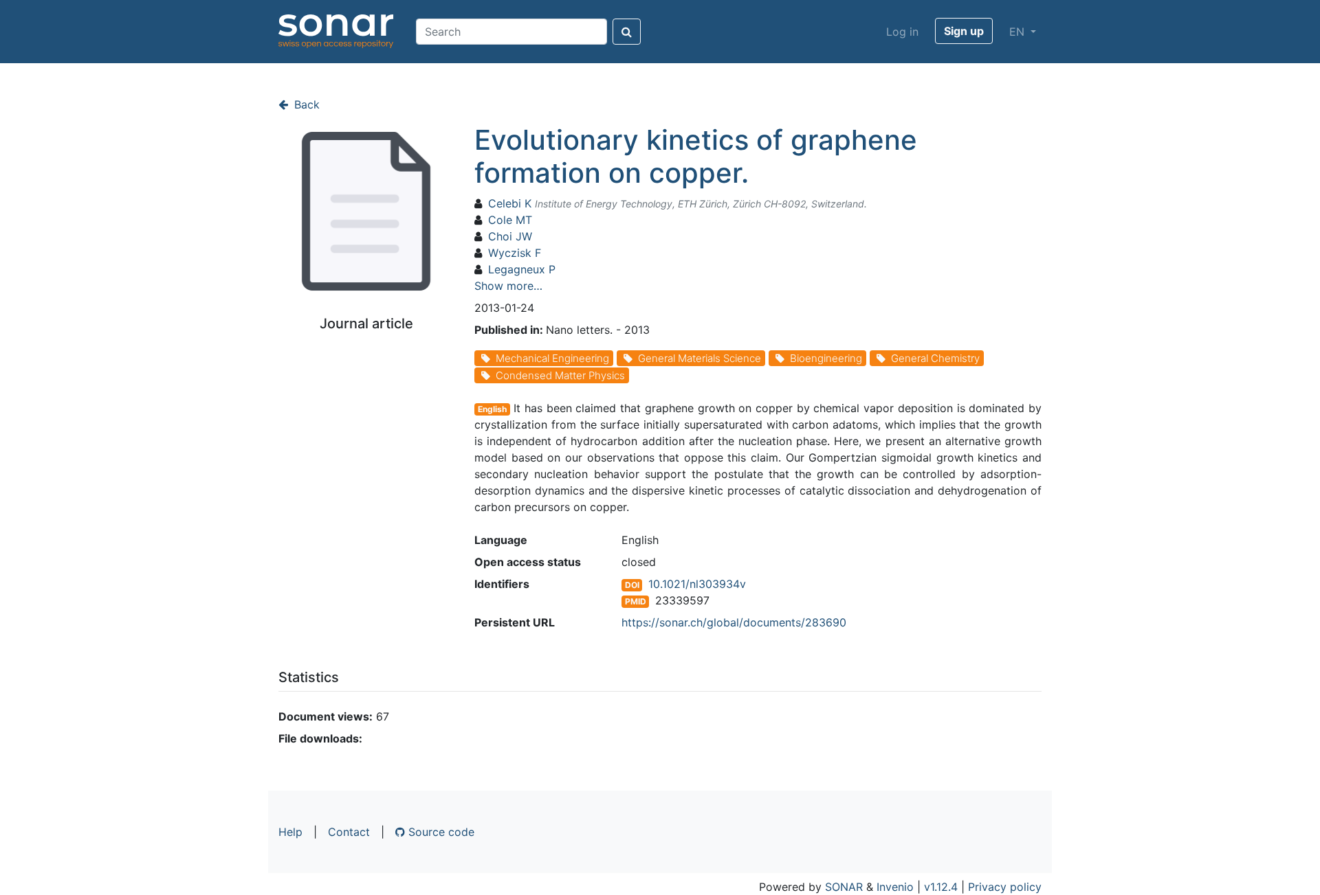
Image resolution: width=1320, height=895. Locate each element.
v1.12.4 (941, 887)
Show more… (508, 286)
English (492, 409)
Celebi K (509, 203)
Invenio (895, 887)
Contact (349, 832)
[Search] (627, 32)
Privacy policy (1005, 887)
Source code (439, 832)
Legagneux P (522, 269)
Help (290, 832)
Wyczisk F (514, 253)
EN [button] (1018, 31)
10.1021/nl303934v (697, 584)
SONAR (844, 887)
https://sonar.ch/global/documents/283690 (734, 622)
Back (305, 104)
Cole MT (510, 220)
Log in (902, 31)
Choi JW (510, 236)
